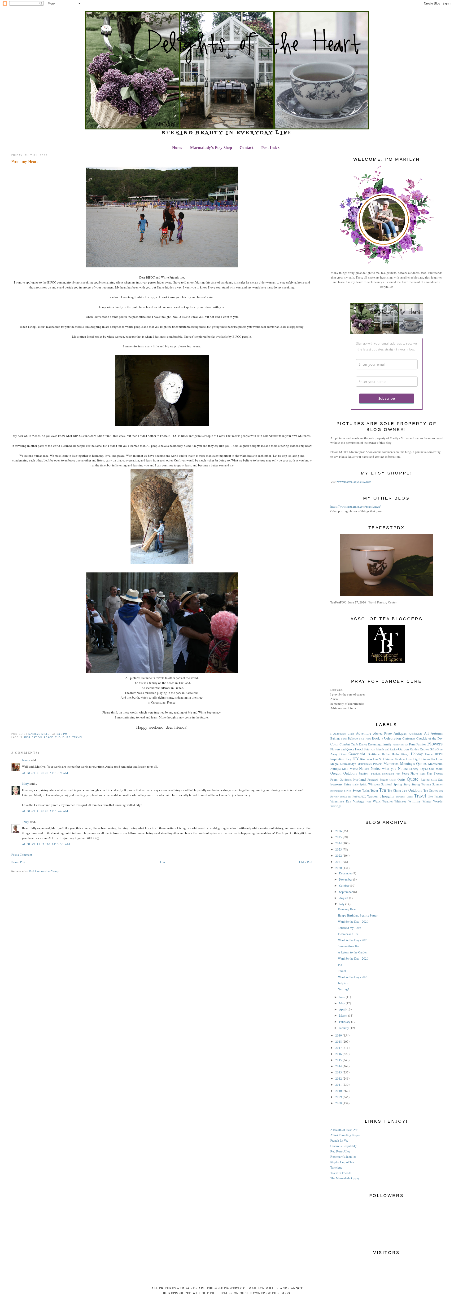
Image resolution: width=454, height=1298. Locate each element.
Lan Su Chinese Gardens (389, 759)
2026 (339, 831)
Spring (397, 784)
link (433, 759)
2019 (339, 1035)
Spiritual (386, 784)
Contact (246, 147)
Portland (359, 779)
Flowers (435, 743)
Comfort (345, 744)
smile (355, 784)
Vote (368, 801)
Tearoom (372, 796)
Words (438, 801)
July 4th (343, 983)
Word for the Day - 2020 (353, 921)
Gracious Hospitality (343, 1146)
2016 (339, 1054)
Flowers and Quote (342, 749)
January (344, 1028)
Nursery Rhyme (418, 769)
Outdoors (350, 773)
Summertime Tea (348, 946)
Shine (347, 784)
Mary (25, 783)
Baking (335, 738)
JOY (355, 758)
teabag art (345, 796)
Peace (48, 737)
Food (359, 749)
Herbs (395, 754)
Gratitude (374, 754)
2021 (339, 861)
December (346, 873)
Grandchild (357, 753)
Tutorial (438, 796)
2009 (339, 1097)
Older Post (305, 862)
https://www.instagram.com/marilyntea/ (355, 506)
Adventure (363, 733)
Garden (403, 749)
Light (416, 759)
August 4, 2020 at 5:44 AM (45, 811)
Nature (364, 768)
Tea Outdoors (412, 790)
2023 (339, 849)
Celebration (392, 738)
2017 (339, 1047)
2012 (339, 1078)
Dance (363, 744)
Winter (427, 801)
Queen (392, 779)
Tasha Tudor (370, 790)
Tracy (25, 822)
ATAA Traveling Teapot (345, 1135)
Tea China (394, 790)
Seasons (336, 784)
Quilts (401, 779)
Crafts (354, 744)
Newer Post (18, 862)
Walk (376, 801)
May (342, 1003)
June (342, 997)
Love (439, 759)
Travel (77, 737)
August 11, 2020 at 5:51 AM (46, 844)
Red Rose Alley (340, 1151)
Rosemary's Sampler (343, 1156)
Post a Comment (21, 854)
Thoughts (62, 737)
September (346, 892)
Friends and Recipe (386, 749)
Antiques (400, 733)
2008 (339, 1103)
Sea (440, 779)
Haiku (386, 754)
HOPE (439, 754)
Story (406, 784)
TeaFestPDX (359, 796)
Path (398, 773)
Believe (353, 738)
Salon (434, 779)
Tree (430, 796)
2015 (339, 1060)
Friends (369, 749)
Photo (414, 773)
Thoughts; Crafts (404, 796)
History (405, 754)
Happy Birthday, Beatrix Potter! (358, 915)
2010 (339, 1091)
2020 (339, 868)
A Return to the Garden (352, 952)
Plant (422, 773)
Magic (334, 764)
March (343, 1015)
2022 (339, 855)
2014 (339, 1066)
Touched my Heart (349, 928)
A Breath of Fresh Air (343, 1130)
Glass (343, 754)
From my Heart (347, 909)
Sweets (357, 790)
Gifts (433, 749)
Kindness (366, 759)
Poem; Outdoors (341, 779)
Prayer (384, 779)
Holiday (417, 753)
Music (354, 768)
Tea (382, 789)
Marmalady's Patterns (370, 764)
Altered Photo (382, 733)
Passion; (364, 773)
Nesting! (343, 989)
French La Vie (339, 1140)
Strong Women (421, 784)
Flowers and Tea (348, 934)
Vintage (358, 801)
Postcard (372, 779)
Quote (413, 778)
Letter (409, 759)
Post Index (270, 147)
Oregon (335, 773)
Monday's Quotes (413, 763)
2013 (339, 1072)
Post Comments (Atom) (43, 871)
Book (376, 738)
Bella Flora (365, 738)
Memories (391, 763)
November (346, 879)
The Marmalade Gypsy (344, 1178)
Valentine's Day (340, 801)
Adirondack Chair (343, 733)
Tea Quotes (430, 790)
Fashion (421, 744)
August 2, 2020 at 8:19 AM (45, 773)
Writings (335, 806)
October (344, 885)
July (342, 904)
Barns (344, 738)
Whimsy (414, 801)
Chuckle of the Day (429, 738)
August (344, 898)
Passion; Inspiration (382, 773)
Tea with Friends (340, 1173)
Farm (412, 744)
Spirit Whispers (370, 784)
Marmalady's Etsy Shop (211, 147)
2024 (339, 843)
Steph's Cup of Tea (342, 1162)
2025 (339, 837)
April (342, 1009)
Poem (438, 773)
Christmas (408, 738)
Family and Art (400, 744)
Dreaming (374, 744)
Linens (425, 759)
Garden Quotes (419, 749)
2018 (339, 1041)
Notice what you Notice (389, 768)
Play (429, 773)
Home (177, 147)
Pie (340, 964)
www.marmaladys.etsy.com (354, 481)
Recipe (425, 779)
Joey (348, 759)
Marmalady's (348, 764)
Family (386, 744)
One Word (436, 768)
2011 (339, 1084)
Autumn (437, 733)
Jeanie (26, 760)
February (345, 1021)
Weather (387, 801)
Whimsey (400, 801)
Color (334, 744)
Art (426, 733)
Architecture (415, 733)
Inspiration (33, 737)
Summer (437, 784)
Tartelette (336, 1167)
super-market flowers (340, 790)
